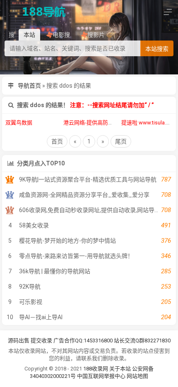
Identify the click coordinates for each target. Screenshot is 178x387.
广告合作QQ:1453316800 (83, 340)
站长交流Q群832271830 (142, 340)
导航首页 (29, 85)
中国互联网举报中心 (102, 376)
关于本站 (120, 369)
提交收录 (41, 340)
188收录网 (95, 369)
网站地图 (137, 376)
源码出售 (18, 340)
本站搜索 (156, 48)
